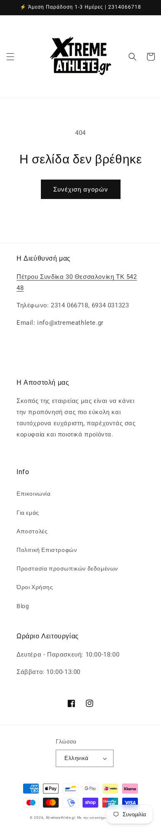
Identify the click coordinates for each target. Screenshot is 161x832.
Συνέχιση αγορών (80, 189)
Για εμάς (28, 512)
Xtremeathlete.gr (61, 817)
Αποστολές (32, 531)
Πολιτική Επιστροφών (47, 550)
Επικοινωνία (34, 493)
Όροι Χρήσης (35, 587)
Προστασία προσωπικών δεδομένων (67, 568)
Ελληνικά (76, 758)
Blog (23, 606)
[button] (10, 57)
